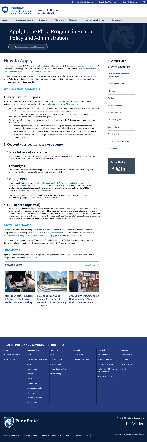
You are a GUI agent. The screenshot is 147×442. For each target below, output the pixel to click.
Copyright (78, 435)
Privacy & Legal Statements (61, 435)
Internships (31, 393)
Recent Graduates (115, 112)
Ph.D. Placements (115, 105)
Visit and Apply (32, 402)
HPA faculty (112, 91)
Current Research (104, 355)
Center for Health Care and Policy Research (107, 370)
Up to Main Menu (118, 61)
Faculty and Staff (127, 364)
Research (73, 19)
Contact (116, 19)
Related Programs (115, 119)
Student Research (57, 359)
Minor (29, 364)
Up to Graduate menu (120, 67)
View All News (91, 265)
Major (29, 355)
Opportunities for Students (107, 364)
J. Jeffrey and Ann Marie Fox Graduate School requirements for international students (49, 184)
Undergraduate (23, 19)
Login (87, 435)
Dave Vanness (31, 257)
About (5, 19)
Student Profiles (33, 383)
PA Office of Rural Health (107, 376)
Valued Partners (9, 359)
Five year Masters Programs (37, 359)
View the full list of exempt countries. (36, 190)
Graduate (42, 19)
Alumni (58, 19)
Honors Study (32, 369)
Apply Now (112, 148)
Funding (111, 98)
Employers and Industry (12, 355)
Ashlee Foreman (71, 254)
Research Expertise (105, 359)
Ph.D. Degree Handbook (117, 134)
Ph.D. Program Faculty (116, 83)
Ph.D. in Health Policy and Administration (118, 75)
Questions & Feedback (11, 435)
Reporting (45, 435)
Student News (113, 127)
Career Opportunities (35, 398)
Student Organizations (35, 388)
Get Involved (78, 355)
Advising (30, 378)
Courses (30, 374)
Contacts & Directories (30, 435)
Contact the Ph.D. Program (118, 141)
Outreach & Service (95, 19)
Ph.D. (52, 355)
